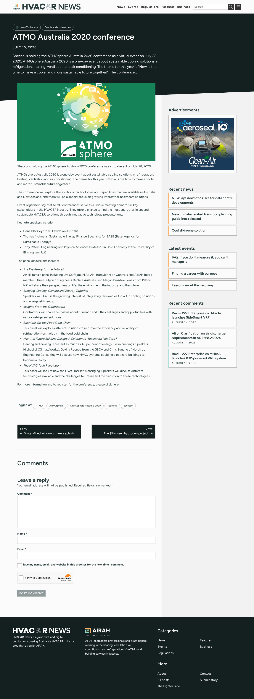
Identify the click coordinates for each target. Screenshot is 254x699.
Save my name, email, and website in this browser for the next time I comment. (73, 564)
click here (112, 384)
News (121, 7)
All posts (163, 680)
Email (21, 549)
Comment (24, 493)
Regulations (150, 7)
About (161, 673)
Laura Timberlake (29, 27)
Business (183, 7)
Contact (205, 673)
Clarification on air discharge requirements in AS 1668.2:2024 (199, 335)
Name (22, 533)
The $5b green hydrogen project (126, 433)
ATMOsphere (56, 405)
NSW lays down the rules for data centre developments (202, 200)
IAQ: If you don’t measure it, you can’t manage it (200, 259)
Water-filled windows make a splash (49, 433)
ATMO (39, 405)
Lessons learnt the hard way (193, 285)
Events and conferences (58, 27)
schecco (128, 405)
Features (168, 7)
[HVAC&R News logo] (47, 7)
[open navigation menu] (238, 7)
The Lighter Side (168, 686)
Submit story (209, 680)
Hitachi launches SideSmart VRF (196, 315)
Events (133, 7)
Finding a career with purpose (194, 273)
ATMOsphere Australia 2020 (85, 405)
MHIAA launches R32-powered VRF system (199, 356)
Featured (112, 405)
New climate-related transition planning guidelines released (202, 216)
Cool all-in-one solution (189, 230)
